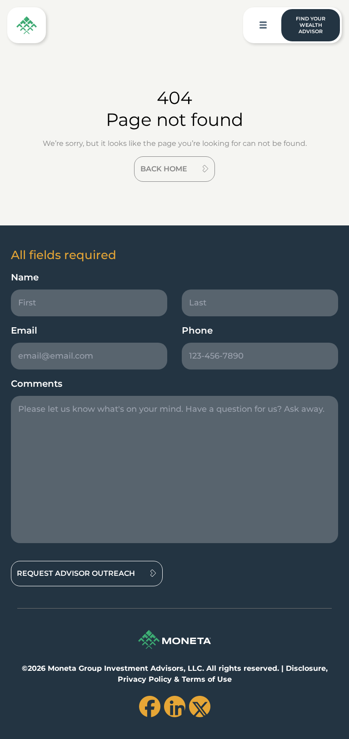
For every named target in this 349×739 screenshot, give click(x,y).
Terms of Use (207, 679)
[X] (199, 706)
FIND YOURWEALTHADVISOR (310, 25)
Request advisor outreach (76, 573)
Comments (36, 383)
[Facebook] (149, 706)
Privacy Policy (145, 679)
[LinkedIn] (174, 706)
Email (24, 330)
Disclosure (306, 668)
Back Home (163, 169)
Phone (197, 330)
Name (25, 277)
